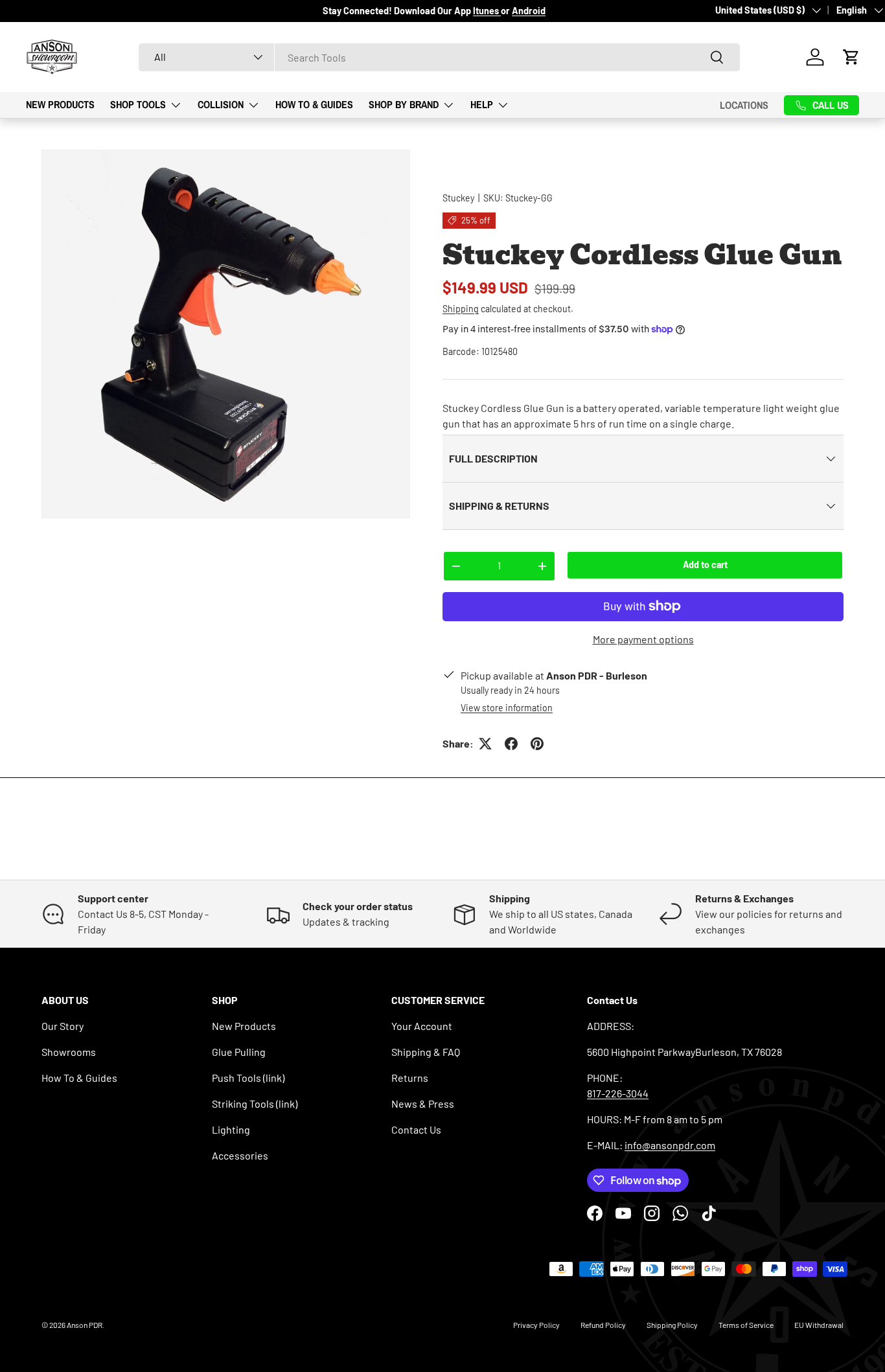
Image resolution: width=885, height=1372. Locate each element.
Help (481, 104)
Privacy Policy (536, 1324)
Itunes (487, 10)
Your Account (421, 1026)
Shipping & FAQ (425, 1052)
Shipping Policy (672, 1324)
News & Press (422, 1103)
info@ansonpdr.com (670, 1145)
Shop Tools (138, 104)
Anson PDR (84, 1324)
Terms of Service (746, 1324)
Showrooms (68, 1052)
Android (529, 10)
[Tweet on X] (485, 744)
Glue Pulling (239, 1052)
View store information (507, 707)
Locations (744, 105)
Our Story (62, 1026)
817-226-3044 (618, 1093)
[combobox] (439, 57)
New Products (60, 104)
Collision (221, 104)
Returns (409, 1077)
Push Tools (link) (248, 1077)
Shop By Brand (404, 104)
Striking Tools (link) (254, 1103)
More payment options (643, 639)
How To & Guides (314, 104)
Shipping (460, 308)
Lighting (231, 1129)
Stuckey (458, 197)
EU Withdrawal (819, 1324)
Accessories (240, 1155)
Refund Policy (603, 1324)
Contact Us (416, 1129)
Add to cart (705, 564)
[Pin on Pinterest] (537, 744)
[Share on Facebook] (511, 744)
